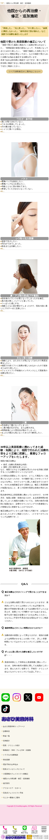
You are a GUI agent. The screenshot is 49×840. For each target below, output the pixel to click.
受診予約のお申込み (10, 764)
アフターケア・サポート (12, 788)
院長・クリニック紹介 (11, 745)
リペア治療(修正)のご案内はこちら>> (24, 71)
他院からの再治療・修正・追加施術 (16, 778)
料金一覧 (6, 736)
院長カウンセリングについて (14, 769)
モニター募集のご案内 (11, 797)
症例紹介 (6, 741)
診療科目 (6, 731)
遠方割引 (6, 783)
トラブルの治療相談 (10, 755)
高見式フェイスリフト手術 (13, 793)
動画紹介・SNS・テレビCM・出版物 (17, 750)
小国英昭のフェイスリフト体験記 (15, 774)
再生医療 (6, 760)
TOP (2, 3)
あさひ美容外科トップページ (14, 726)
